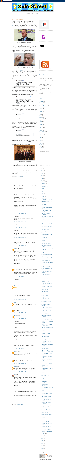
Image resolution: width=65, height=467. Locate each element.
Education (41, 107)
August (43, 188)
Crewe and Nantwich (43, 105)
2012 (42, 443)
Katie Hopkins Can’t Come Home (47, 391)
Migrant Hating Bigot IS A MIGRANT (46, 211)
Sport (40, 140)
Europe (16, 177)
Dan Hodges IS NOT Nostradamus (47, 251)
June (43, 191)
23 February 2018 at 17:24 (20, 190)
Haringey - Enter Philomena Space (47, 319)
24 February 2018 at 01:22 (20, 276)
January (43, 433)
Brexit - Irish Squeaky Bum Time (47, 199)
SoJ (15, 374)
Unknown (16, 302)
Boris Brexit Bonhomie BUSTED (47, 318)
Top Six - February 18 (45, 289)
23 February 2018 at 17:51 (20, 213)
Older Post (36, 401)
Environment (41, 110)
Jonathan (16, 248)
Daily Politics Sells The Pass (46, 421)
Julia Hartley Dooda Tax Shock (47, 307)
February (43, 198)
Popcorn (40, 130)
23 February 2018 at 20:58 (20, 227)
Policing (23, 177)
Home (25, 401)
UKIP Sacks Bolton (45, 291)
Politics (27, 177)
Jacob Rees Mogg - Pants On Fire (47, 428)
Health (40, 115)
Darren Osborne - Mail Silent (46, 426)
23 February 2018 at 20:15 (20, 221)
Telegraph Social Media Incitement (46, 221)
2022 (42, 173)
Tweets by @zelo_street (43, 74)
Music (40, 126)
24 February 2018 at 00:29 (20, 245)
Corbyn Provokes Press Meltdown (47, 262)
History (40, 117)
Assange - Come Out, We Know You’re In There (47, 325)
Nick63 (15, 285)
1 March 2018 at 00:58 (19, 397)
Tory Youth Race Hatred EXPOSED (46, 293)
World (40, 147)
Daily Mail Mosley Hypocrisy (47, 205)
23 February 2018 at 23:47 (20, 237)
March (43, 196)
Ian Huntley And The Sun (46, 331)
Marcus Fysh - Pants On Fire (46, 339)
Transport (41, 143)
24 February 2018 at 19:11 (20, 356)
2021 (42, 175)
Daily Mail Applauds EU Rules (47, 243)
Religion (41, 136)
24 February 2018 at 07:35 (20, 299)
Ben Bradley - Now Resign (46, 231)
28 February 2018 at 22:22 (20, 386)
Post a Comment (14, 400)
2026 (42, 167)
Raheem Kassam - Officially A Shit (47, 351)
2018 (42, 180)
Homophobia (41, 118)
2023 (42, 171)
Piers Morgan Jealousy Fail (46, 260)
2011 (42, 445)
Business (41, 102)
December (43, 181)
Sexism (40, 139)
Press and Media (42, 131)
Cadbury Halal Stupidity (46, 274)
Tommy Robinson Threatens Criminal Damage (46, 348)
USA (30, 177)
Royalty (40, 137)
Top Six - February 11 (45, 350)
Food (40, 114)
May (43, 193)
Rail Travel (41, 134)
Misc (40, 123)
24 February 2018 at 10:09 (20, 340)
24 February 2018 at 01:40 (20, 282)
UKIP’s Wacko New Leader (46, 281)
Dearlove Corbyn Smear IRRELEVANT (46, 237)
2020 (42, 176)
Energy (40, 108)
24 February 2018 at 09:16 (20, 312)
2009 (42, 448)
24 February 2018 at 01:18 (20, 265)
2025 (42, 168)
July (42, 189)
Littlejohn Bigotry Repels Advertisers (46, 299)
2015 (42, 438)
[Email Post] (25, 176)
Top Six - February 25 (45, 232)
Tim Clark (16, 309)
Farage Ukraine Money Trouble (47, 234)
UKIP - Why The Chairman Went (47, 327)
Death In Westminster (45, 313)
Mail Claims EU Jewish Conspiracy (46, 366)
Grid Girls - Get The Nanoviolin (47, 431)
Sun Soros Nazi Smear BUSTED (47, 363)
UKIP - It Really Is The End (46, 429)
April (43, 194)
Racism (40, 133)
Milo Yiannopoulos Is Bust (46, 266)
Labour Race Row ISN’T (46, 336)
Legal (20, 177)
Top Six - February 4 (45, 412)
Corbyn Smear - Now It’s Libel (47, 287)
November (44, 183)
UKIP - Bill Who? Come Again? (47, 405)
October (43, 184)
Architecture (41, 101)
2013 (42, 442)
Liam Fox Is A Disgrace (46, 229)
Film (40, 112)
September (44, 186)
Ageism (40, 98)
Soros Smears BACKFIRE (46, 338)
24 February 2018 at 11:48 (20, 348)
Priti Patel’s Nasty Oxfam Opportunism (46, 334)
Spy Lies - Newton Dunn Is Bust (47, 254)
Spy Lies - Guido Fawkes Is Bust (47, 256)
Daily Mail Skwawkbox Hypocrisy (47, 387)
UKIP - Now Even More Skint (47, 362)
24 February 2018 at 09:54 (20, 318)
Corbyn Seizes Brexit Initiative (47, 219)
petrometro (16, 315)
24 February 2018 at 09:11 (20, 306)
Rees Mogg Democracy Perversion (47, 252)
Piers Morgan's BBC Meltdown (47, 414)
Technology (41, 141)
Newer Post (13, 401)
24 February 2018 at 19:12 (20, 363)
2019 (42, 178)
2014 (42, 440)
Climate (40, 104)
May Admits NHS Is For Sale (46, 374)
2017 (42, 435)
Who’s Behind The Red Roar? (47, 286)
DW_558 (15, 351)
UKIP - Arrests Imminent (46, 241)
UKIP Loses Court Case (46, 309)
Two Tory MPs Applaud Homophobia (46, 276)
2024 (42, 170)
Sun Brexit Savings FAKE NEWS (47, 201)
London (40, 121)
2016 (42, 437)
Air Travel (41, 99)
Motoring (41, 124)
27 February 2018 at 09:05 (20, 371)
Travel (40, 144)
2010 (42, 447)
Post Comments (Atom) (20, 404)
